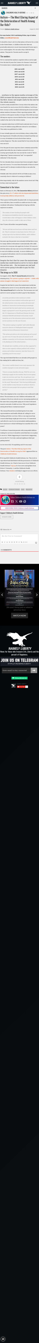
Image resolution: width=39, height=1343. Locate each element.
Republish (29, 489)
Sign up (13, 466)
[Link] (21, 542)
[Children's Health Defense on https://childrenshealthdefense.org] (33, 13)
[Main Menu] (2, 3)
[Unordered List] (14, 542)
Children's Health (14, 489)
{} (23, 542)
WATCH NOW (19, 615)
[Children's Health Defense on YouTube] (31, 13)
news (22, 489)
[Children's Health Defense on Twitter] (29, 13)
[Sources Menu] (37, 3)
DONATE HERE (7, 517)
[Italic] (4, 542)
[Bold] (2, 542)
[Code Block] (19, 542)
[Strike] (9, 542)
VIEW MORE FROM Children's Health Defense (19, 508)
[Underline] (7, 542)
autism (5, 489)
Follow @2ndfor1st (20, 678)
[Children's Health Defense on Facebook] (27, 13)
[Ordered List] (12, 542)
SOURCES (4, 8)
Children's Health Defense (15, 12)
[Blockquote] (16, 542)
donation (12, 471)
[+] (26, 542)
